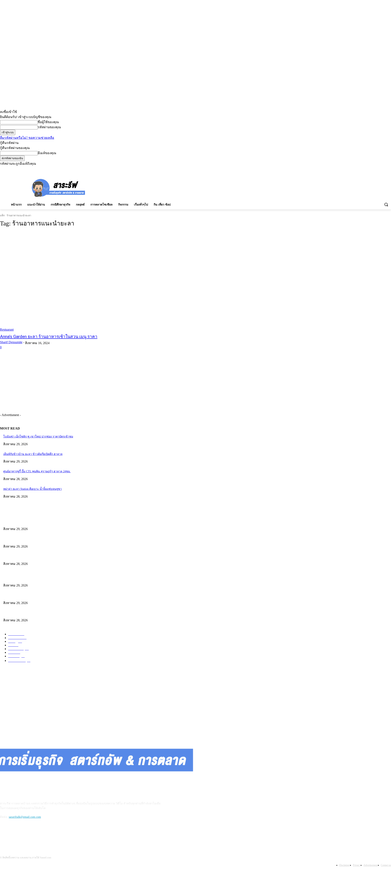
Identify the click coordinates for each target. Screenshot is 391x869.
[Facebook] (366, 169)
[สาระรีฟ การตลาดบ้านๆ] (58, 188)
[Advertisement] (191, 187)
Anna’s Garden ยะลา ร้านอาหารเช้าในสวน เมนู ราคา (48, 336)
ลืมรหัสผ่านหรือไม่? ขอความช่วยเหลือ (27, 137)
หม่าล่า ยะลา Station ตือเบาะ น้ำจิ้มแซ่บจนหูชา (32, 488)
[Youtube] (388, 169)
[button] (386, 204)
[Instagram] (371, 169)
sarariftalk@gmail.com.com (25, 816)
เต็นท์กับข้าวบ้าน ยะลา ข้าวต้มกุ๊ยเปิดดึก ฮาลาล (33, 454)
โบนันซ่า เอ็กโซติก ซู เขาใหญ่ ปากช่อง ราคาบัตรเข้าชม (38, 436)
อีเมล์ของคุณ (47, 153)
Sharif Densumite (11, 342)
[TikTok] (377, 169)
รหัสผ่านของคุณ (49, 127)
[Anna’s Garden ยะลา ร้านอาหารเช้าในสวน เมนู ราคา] (100, 281)
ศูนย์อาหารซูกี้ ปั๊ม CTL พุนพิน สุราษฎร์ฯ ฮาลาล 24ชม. (37, 471)
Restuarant (7, 329)
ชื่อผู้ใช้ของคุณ (48, 122)
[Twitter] (383, 169)
